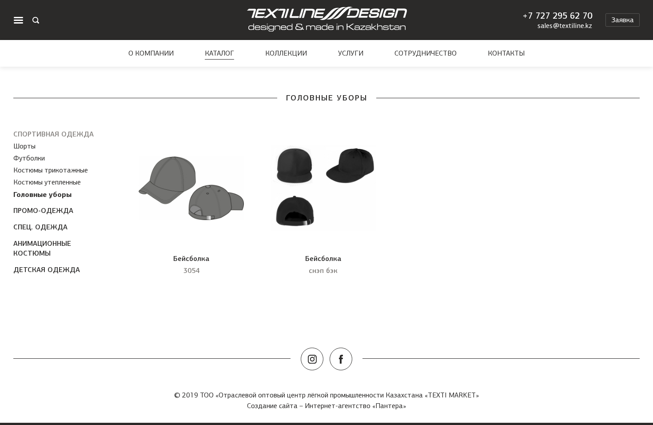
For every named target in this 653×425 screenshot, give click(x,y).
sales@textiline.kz (565, 25)
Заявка (622, 20)
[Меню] (18, 20)
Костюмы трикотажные (50, 170)
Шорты (24, 146)
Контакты (506, 53)
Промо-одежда (43, 210)
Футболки (29, 158)
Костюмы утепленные (47, 182)
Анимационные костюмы (42, 248)
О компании (151, 53)
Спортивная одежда (53, 134)
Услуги (350, 53)
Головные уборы (42, 194)
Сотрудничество (425, 53)
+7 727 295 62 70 (557, 15)
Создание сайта (272, 405)
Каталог (219, 53)
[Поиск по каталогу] (35, 20)
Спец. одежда (40, 227)
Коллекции (286, 53)
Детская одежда (46, 269)
